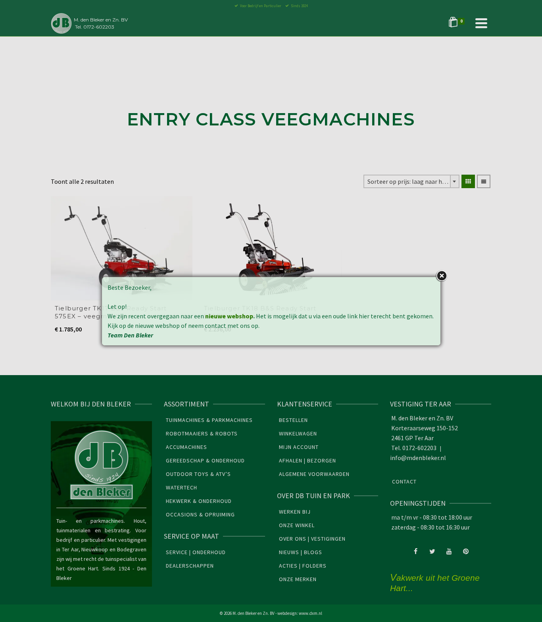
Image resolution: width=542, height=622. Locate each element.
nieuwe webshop (229, 316)
